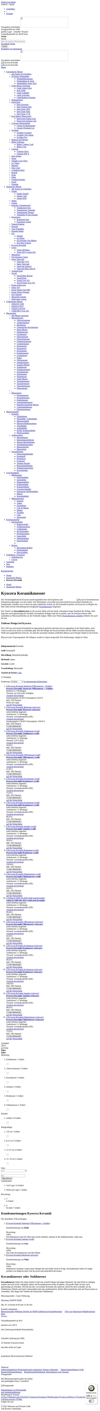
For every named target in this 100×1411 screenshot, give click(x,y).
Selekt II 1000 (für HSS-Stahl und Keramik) (25, 900)
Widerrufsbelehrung (9, 1370)
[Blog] (3, 1404)
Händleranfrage (88, 1311)
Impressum (77, 1311)
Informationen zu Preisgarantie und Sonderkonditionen (13, 1391)
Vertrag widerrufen (50, 1370)
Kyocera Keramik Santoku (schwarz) (22, 996)
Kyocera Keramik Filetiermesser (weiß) (23, 876)
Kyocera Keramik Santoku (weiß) (21, 829)
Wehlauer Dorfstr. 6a (23, 1311)
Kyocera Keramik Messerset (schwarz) (23, 709)
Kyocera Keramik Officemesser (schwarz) (24, 924)
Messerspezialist (7, 1311)
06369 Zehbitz (38, 1311)
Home (8, 575)
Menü (3, 67)
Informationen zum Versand (57, 1372)
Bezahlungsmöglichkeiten (34, 1372)
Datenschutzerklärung (70, 1370)
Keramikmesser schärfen (73, 616)
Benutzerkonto (7, 571)
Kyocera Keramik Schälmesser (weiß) (22, 733)
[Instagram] (1, 1404)
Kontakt (9, 14)
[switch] (91, 1401)
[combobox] (13, 41)
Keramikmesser (45, 607)
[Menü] (95, 1385)
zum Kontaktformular (53, 1311)
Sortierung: (5, 681)
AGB (81, 1370)
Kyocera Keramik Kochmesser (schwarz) (24, 948)
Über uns (68, 1311)
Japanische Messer (13, 578)
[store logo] (44, 27)
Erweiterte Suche (8, 44)
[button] (14, 705)
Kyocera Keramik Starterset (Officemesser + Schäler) (29, 688)
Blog (3, 1314)
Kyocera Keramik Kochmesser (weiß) (22, 781)
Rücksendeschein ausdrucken (30, 1370)
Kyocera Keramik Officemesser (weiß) (23, 757)
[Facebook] (2, 1404)
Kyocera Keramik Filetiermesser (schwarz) (25, 1019)
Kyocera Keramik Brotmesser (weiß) (22, 853)
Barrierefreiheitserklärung (11, 1372)
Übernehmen (7, 1178)
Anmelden (10, 9)
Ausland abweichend (15, 695)
